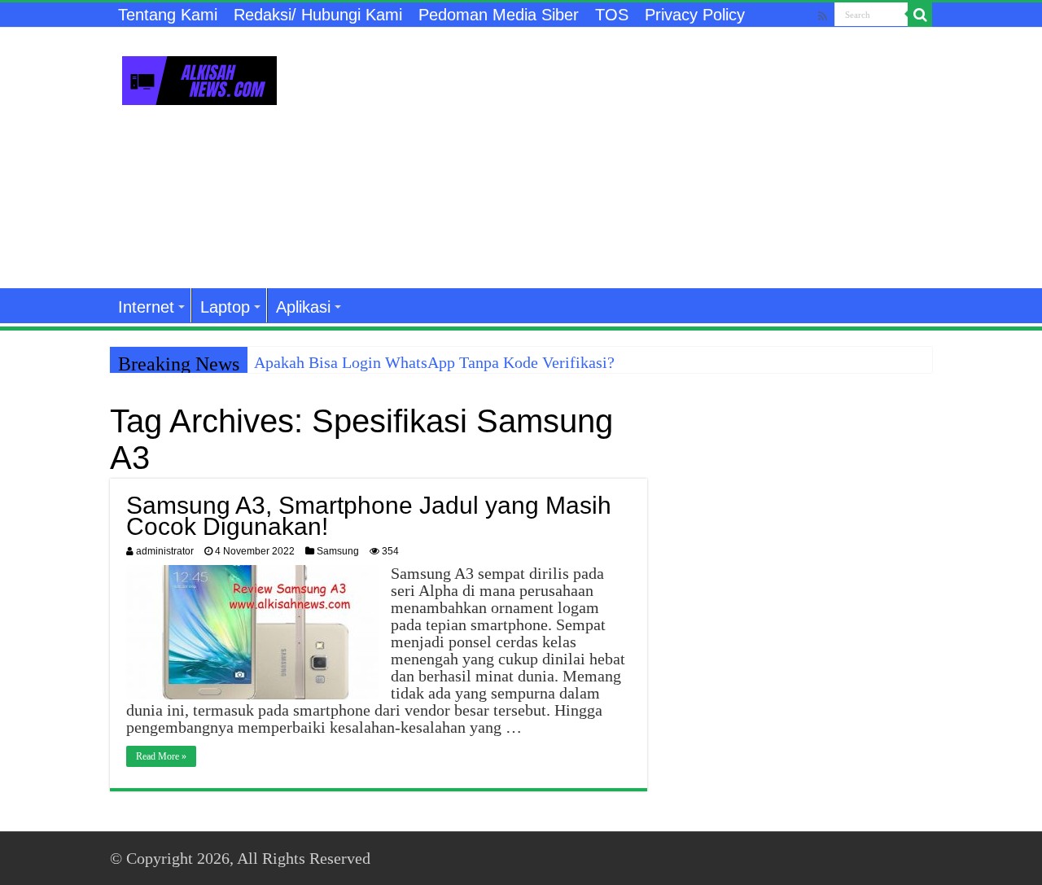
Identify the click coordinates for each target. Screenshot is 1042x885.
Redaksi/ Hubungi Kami (318, 15)
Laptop (225, 307)
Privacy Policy (695, 15)
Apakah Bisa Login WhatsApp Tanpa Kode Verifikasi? (434, 362)
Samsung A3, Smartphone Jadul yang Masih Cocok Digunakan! (368, 516)
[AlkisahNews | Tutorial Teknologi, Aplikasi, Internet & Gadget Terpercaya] (199, 77)
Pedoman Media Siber (498, 15)
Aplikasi (303, 307)
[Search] (920, 14)
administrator (165, 551)
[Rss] (823, 16)
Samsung (338, 551)
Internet (146, 307)
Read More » (161, 756)
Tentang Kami (167, 15)
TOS (611, 15)
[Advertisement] (623, 158)
